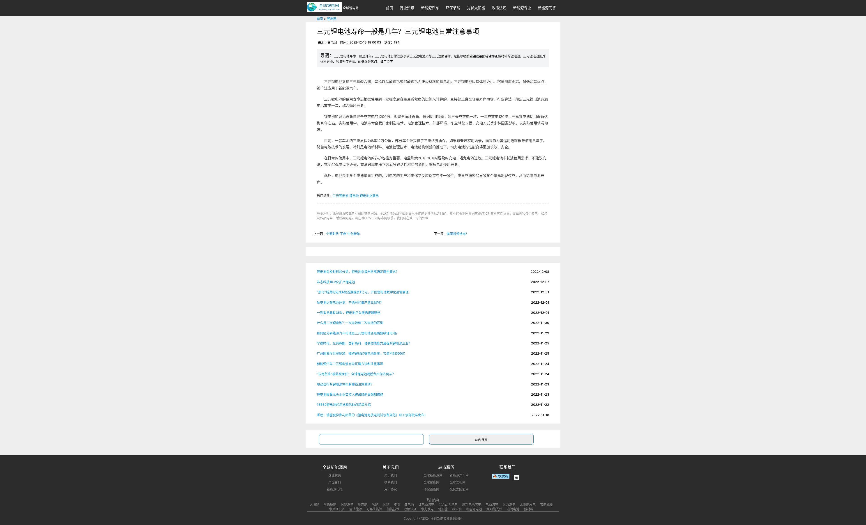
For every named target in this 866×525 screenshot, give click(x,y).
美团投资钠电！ (458, 234)
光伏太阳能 (476, 8)
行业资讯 (407, 8)
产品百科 (334, 482)
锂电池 (354, 195)
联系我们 (390, 482)
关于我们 (390, 475)
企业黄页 (334, 475)
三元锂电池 (340, 195)
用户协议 (390, 489)
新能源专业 (522, 8)
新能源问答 (547, 8)
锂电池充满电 (369, 195)
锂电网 (331, 19)
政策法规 (499, 8)
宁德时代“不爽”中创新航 (343, 234)
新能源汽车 (430, 8)
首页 (389, 8)
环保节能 (453, 8)
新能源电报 (335, 489)
